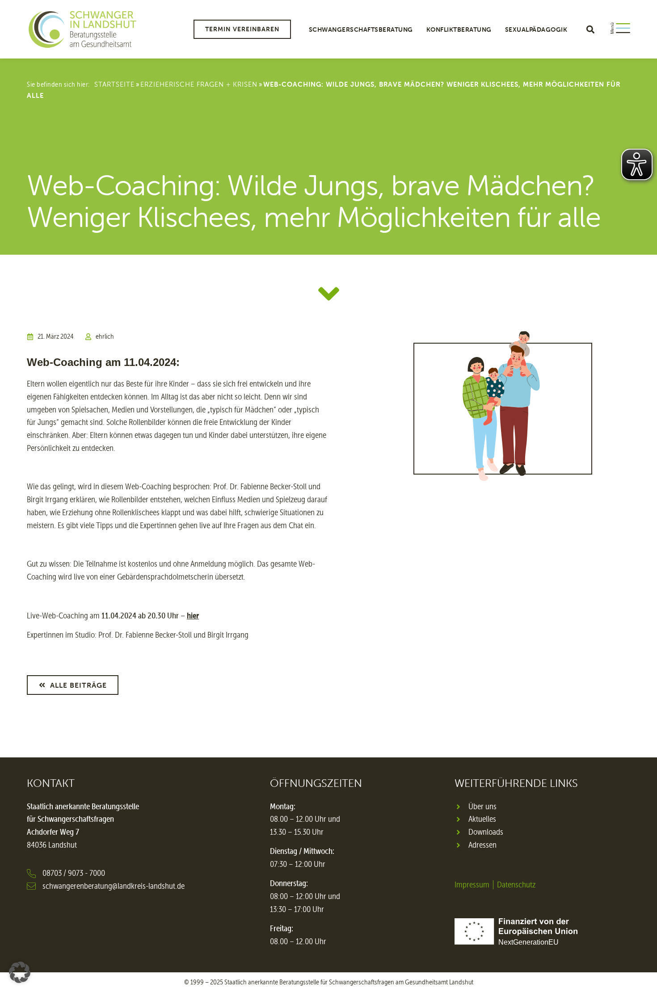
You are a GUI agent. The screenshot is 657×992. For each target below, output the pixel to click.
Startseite (114, 84)
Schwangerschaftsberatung (361, 29)
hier (193, 615)
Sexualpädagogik (536, 29)
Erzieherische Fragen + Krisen (198, 84)
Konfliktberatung (459, 29)
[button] (590, 29)
